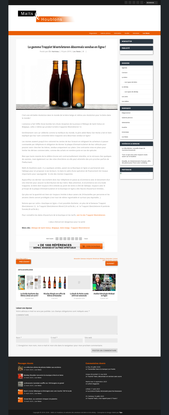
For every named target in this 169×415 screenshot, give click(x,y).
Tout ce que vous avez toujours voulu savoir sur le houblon (134, 155)
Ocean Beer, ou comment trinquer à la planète (40, 399)
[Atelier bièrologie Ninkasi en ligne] (104, 282)
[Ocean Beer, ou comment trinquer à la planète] (20, 399)
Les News (146, 33)
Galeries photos (106, 33)
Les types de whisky (131, 92)
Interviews (136, 33)
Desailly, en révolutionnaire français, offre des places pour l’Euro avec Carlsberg (136, 162)
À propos (91, 28)
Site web (88, 337)
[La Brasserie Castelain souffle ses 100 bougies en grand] (20, 384)
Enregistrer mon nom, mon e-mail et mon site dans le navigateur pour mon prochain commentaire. (60, 345)
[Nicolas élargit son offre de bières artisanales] (54, 282)
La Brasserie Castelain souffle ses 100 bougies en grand (44, 383)
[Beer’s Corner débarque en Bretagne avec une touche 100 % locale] (20, 392)
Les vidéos (133, 28)
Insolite (127, 33)
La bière (101, 28)
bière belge (65, 228)
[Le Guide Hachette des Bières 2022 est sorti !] (29, 282)
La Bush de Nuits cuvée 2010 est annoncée (79, 294)
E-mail (54, 337)
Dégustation (93, 33)
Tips (120, 412)
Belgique (55, 228)
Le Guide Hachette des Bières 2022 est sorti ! (29, 294)
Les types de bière (131, 82)
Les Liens (142, 28)
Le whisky (112, 28)
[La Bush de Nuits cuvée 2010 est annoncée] (79, 282)
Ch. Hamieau (54, 51)
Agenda (123, 28)
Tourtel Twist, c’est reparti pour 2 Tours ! (102, 398)
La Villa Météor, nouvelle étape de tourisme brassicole (133, 149)
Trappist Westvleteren (80, 228)
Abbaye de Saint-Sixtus (41, 228)
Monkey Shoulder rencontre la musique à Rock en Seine (43, 375)
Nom (19, 337)
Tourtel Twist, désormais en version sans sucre (105, 376)
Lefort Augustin (93, 384)
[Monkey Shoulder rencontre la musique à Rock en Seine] (20, 376)
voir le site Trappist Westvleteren (91, 215)
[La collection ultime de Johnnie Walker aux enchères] (20, 368)
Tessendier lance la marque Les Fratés (101, 369)
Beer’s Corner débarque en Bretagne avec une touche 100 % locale (48, 391)
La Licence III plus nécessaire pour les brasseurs (105, 391)
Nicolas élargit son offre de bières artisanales (54, 294)
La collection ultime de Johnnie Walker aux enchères (42, 367)
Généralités (117, 33)
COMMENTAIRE (22, 315)
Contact (124, 72)
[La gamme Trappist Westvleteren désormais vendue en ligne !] (67, 84)
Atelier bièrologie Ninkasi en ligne (104, 294)
